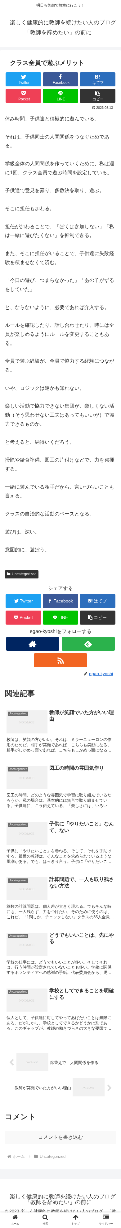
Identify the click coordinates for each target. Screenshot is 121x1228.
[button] (97, 96)
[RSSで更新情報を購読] (60, 660)
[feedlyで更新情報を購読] (88, 644)
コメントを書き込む (60, 1137)
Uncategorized (24, 574)
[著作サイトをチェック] (33, 644)
